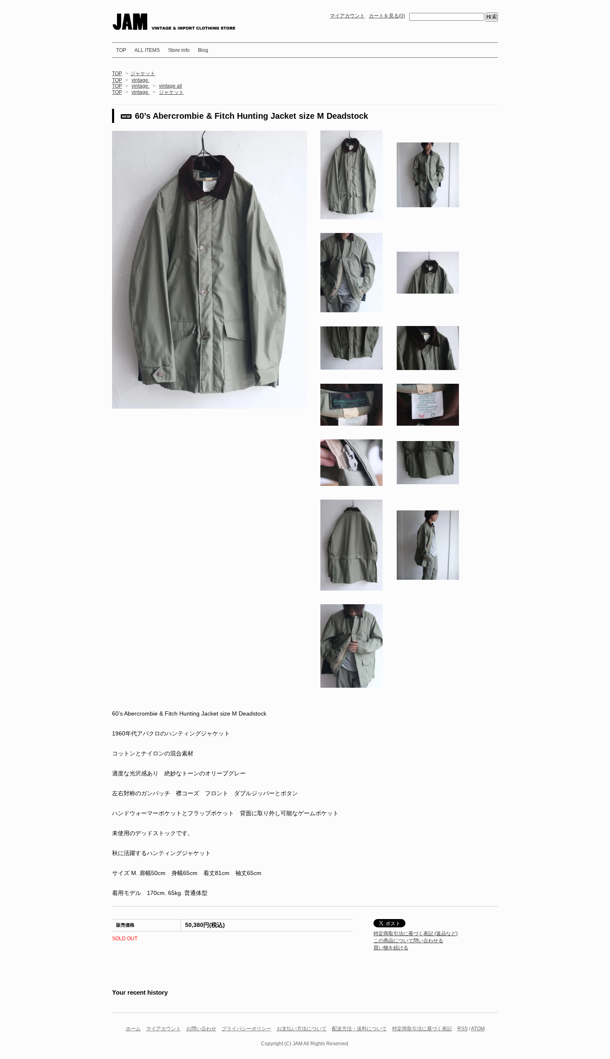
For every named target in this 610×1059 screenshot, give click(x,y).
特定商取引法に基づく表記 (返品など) (415, 933)
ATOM (478, 1029)
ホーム (133, 1029)
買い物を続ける (390, 948)
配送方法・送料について (359, 1029)
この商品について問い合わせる (408, 941)
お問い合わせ (201, 1029)
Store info (179, 50)
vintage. (140, 80)
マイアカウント (347, 16)
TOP (121, 50)
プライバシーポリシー (246, 1029)
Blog (203, 50)
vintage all (170, 86)
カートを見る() (387, 16)
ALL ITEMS (147, 50)
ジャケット (142, 73)
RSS (462, 1029)
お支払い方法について (302, 1029)
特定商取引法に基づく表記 (422, 1029)
